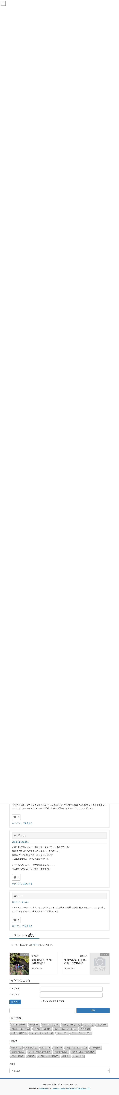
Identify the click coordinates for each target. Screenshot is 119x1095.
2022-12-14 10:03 (20, 902)
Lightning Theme (58, 1088)
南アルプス (61, 1052)
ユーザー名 (14, 988)
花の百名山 (31, 1048)
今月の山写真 (19, 1033)
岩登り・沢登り (71, 1025)
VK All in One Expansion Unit (78, 1088)
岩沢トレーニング (21, 1029)
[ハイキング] (19, 964)
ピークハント (50, 1025)
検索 (93, 1010)
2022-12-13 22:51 (20, 842)
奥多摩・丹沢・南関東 (83, 1052)
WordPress (43, 1088)
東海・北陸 (18, 1056)
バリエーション (42, 1029)
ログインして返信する (22, 823)
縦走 (34, 1025)
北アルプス (18, 1052)
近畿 (31, 1056)
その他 (85, 1029)
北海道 (16, 1048)
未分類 (102, 1025)
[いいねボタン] (15, 817)
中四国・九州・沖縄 (48, 1056)
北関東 (46, 1048)
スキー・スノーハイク (65, 1029)
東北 (58, 1048)
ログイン (36, 945)
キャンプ (62, 1033)
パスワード (14, 994)
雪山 (89, 1025)
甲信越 (96, 1048)
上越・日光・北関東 (76, 1048)
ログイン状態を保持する (53, 1001)
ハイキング (19, 1025)
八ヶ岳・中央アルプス (39, 1052)
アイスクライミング (81, 1033)
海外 (66, 1056)
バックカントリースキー (42, 1033)
